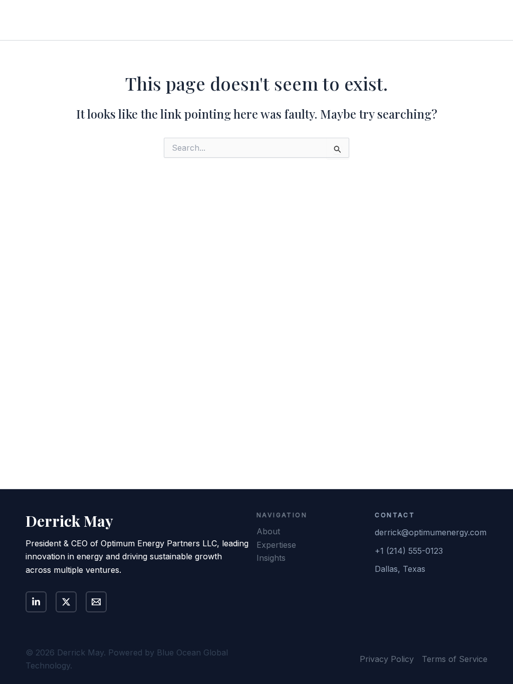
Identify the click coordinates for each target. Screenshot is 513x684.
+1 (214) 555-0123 (409, 551)
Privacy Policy (387, 659)
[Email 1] (96, 601)
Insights (385, 20)
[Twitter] (66, 601)
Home (255, 20)
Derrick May (72, 20)
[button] (452, 20)
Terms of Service (454, 659)
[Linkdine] (36, 601)
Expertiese (276, 545)
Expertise (338, 20)
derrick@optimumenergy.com (430, 532)
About (293, 20)
